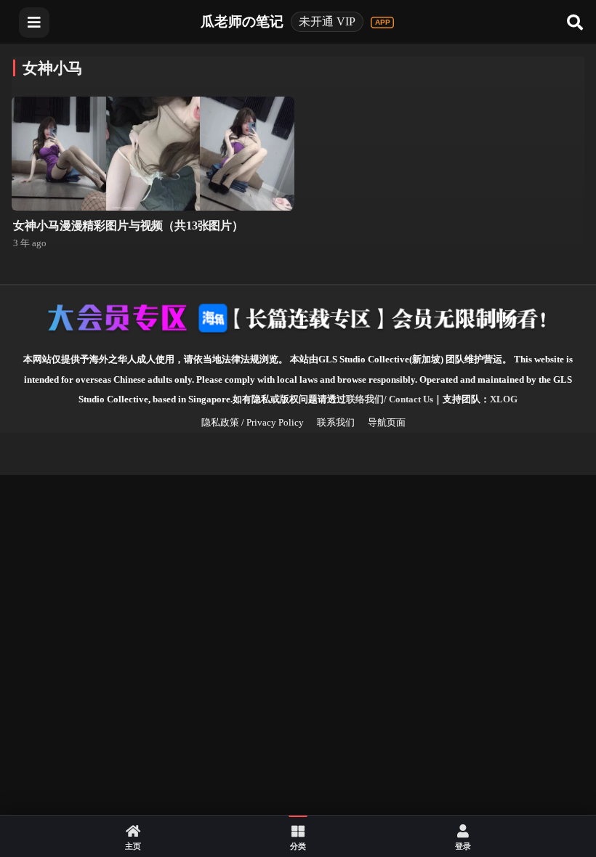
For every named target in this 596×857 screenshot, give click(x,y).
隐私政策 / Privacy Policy (252, 422)
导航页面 (387, 422)
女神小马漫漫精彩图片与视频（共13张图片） (128, 225)
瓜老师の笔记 (242, 21)
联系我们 (336, 422)
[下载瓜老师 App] (382, 22)
